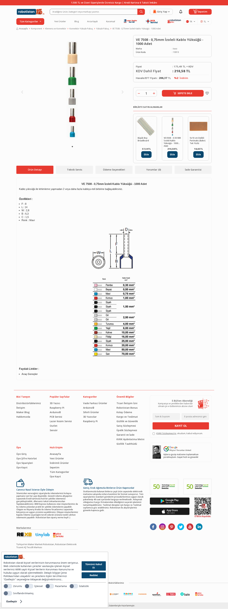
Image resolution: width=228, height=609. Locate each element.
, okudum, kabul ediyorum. (179, 433)
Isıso (175, 48)
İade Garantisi (193, 169)
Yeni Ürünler (60, 21)
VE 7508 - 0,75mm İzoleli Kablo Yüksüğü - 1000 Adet (136, 28)
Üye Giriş (21, 453)
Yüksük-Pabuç (102, 28)
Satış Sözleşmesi (126, 425)
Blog (76, 21)
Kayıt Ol (181, 426)
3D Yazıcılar (90, 416)
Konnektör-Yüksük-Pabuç (81, 28)
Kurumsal (110, 21)
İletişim (20, 407)
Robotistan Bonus (127, 407)
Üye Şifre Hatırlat (26, 458)
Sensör (54, 430)
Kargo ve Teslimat (127, 416)
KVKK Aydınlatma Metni (130, 439)
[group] (72, 89)
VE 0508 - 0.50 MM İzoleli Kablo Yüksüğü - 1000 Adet (172, 142)
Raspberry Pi (57, 407)
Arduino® (55, 412)
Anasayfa (23, 28)
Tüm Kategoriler (59, 472)
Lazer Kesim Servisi (61, 421)
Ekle (146, 154)
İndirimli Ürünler (59, 463)
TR (191, 21)
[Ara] (141, 12)
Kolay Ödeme (124, 412)
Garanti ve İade (125, 434)
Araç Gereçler (30, 374)
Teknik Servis (74, 169)
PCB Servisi (56, 416)
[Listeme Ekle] (206, 93)
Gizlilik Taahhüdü (127, 443)
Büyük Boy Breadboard (143, 139)
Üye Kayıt (22, 467)
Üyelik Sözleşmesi (127, 430)
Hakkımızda (23, 416)
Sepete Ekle (185, 93)
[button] (72, 146)
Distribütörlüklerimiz (28, 403)
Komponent (36, 28)
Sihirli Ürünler (91, 412)
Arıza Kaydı (92, 21)
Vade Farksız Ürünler (95, 403)
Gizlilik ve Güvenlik (127, 421)
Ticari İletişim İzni (127, 403)
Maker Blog (23, 412)
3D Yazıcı (55, 403)
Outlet (53, 425)
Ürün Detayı (35, 169)
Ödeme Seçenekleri (114, 169)
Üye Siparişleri (24, 463)
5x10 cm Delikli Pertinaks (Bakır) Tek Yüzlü (197, 141)
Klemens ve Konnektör (55, 28)
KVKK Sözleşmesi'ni (166, 433)
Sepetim (54, 467)
